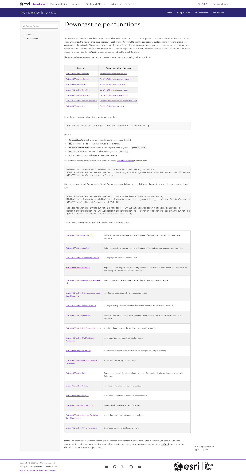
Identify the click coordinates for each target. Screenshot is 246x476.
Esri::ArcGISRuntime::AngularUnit (79, 235)
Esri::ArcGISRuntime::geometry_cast (114, 79)
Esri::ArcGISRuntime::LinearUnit (78, 315)
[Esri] (193, 466)
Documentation (59, 4)
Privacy (22, 466)
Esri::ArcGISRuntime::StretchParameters (81, 100)
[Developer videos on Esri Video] (131, 467)
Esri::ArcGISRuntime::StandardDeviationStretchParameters (82, 417)
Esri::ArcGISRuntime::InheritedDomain (81, 305)
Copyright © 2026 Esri (29, 463)
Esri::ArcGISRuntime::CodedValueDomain (82, 257)
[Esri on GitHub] (115, 467)
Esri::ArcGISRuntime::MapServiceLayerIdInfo (83, 328)
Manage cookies (35, 466)
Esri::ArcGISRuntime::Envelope (78, 267)
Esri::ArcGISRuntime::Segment (78, 95)
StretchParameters (125, 161)
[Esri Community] (106, 467)
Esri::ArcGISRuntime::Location (77, 90)
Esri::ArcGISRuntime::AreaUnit (77, 248)
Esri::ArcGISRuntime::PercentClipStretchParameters (81, 362)
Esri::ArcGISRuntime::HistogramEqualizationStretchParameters (83, 295)
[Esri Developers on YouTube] (139, 467)
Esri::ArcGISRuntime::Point (76, 373)
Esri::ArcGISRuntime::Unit (75, 106)
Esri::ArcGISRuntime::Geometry (78, 79)
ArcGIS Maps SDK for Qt (34, 13)
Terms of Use (51, 466)
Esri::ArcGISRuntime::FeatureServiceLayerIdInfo (83, 282)
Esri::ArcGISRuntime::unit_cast (112, 106)
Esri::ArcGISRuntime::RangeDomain (80, 405)
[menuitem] (169, 12)
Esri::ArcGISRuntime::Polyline (77, 395)
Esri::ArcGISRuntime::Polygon (77, 386)
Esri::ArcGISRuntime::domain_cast (113, 73)
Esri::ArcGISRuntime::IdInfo (76, 84)
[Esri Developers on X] (123, 467)
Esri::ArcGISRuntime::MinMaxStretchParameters (80, 340)
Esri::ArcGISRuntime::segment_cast (114, 95)
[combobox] (40, 26)
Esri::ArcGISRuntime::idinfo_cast (113, 84)
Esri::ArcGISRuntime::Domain (77, 73)
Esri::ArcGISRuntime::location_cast (113, 90)
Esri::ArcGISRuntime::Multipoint (78, 350)
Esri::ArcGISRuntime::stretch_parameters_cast (118, 100)
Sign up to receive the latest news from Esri (38, 470)
